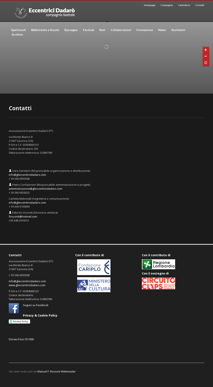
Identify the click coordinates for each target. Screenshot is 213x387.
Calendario (184, 5)
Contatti (199, 5)
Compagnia (167, 5)
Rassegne (70, 29)
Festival (87, 29)
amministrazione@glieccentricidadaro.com (35, 188)
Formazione (144, 29)
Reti (101, 29)
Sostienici (177, 29)
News (162, 29)
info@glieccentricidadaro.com (27, 175)
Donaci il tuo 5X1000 (21, 339)
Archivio (16, 34)
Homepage (149, 5)
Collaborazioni (121, 29)
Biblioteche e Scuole (44, 29)
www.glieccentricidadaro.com (27, 285)
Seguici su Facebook (35, 305)
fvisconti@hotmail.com (23, 216)
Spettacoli (17, 29)
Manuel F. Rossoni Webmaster (56, 371)
